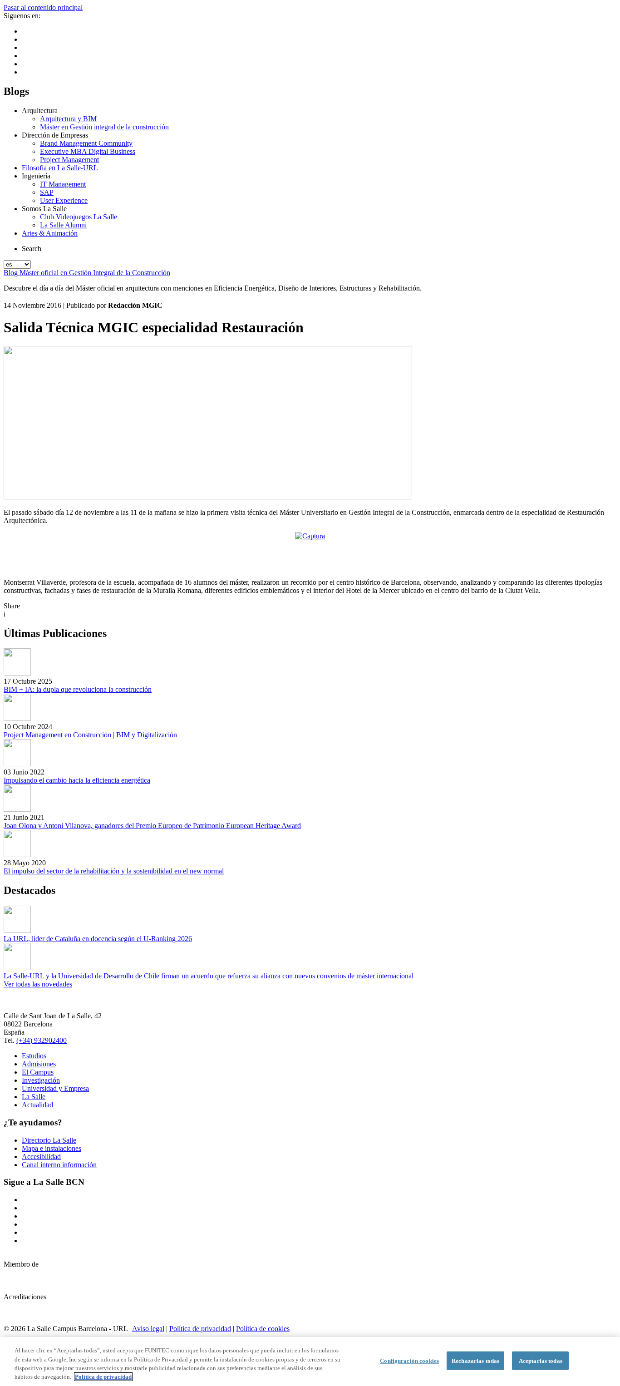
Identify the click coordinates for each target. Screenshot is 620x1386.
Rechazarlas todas (475, 1360)
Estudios (34, 1056)
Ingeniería (36, 176)
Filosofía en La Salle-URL (60, 168)
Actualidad (37, 1105)
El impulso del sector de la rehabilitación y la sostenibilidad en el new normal (114, 871)
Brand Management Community (86, 143)
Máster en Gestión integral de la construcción (104, 127)
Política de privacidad (200, 1328)
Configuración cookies (409, 1360)
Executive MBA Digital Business (87, 151)
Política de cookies (263, 1328)
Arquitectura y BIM (68, 119)
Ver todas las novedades (38, 984)
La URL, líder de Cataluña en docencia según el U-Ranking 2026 (98, 938)
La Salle (33, 1096)
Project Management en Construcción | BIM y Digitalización (90, 735)
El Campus (38, 1072)
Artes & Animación (50, 233)
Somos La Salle (44, 208)
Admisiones (39, 1064)
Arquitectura (40, 110)
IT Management (63, 184)
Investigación (41, 1080)
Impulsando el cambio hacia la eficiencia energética (77, 780)
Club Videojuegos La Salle (78, 217)
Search (31, 248)
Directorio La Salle (49, 1140)
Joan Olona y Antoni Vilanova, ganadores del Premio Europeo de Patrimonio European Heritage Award (152, 825)
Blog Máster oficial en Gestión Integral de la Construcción (87, 272)
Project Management (69, 159)
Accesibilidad (41, 1156)
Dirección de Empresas (55, 135)
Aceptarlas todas (540, 1360)
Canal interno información (59, 1165)
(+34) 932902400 (41, 1040)
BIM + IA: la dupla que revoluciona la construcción (78, 689)
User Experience (64, 200)
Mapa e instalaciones (51, 1148)
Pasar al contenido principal (43, 7)
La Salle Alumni (63, 225)
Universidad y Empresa (55, 1088)
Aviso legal (148, 1328)
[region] (310, 1361)
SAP (47, 192)
